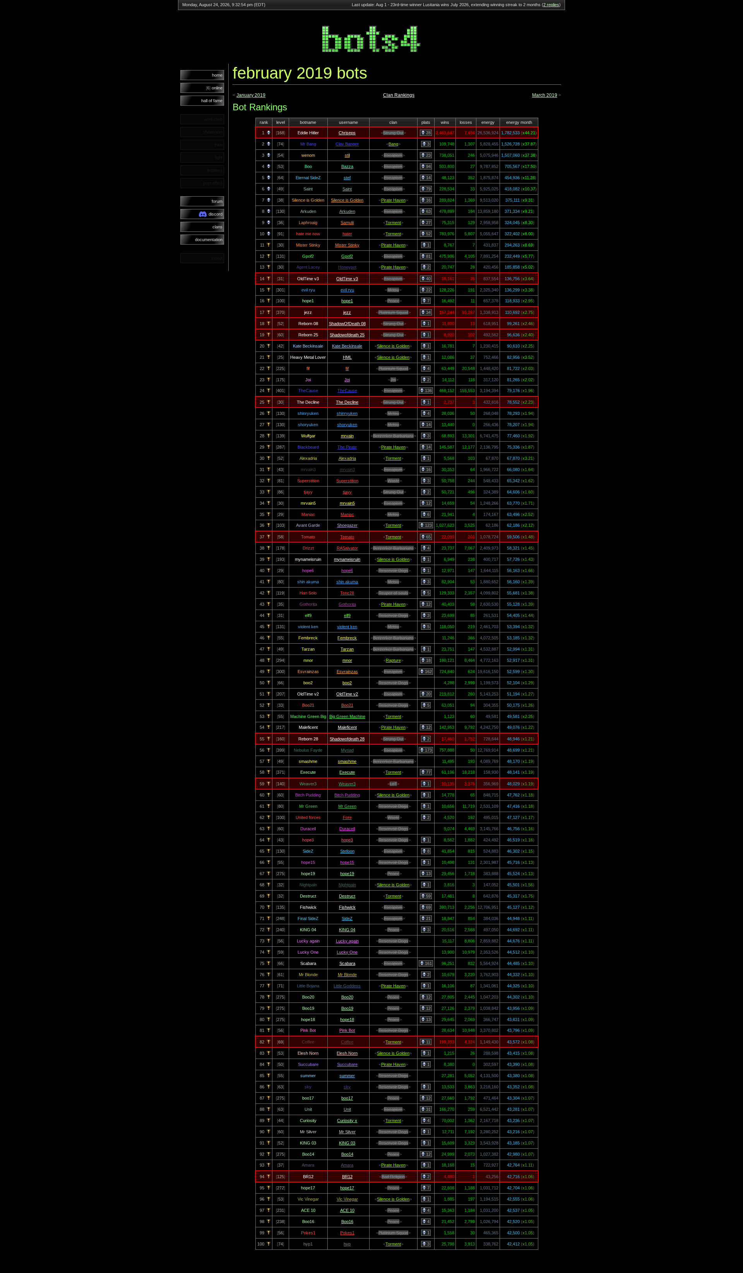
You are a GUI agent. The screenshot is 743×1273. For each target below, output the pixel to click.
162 (428, 671)
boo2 (347, 682)
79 (428, 189)
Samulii (347, 222)
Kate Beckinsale (347, 346)
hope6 (347, 570)
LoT (393, 783)
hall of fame (212, 100)
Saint (347, 189)
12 (428, 503)
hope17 (347, 1188)
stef (347, 177)
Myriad (347, 750)
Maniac (347, 514)
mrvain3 (347, 469)
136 (428, 390)
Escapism (393, 155)
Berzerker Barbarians (393, 435)
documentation (209, 239)
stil (347, 155)
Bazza (347, 166)
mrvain (347, 435)
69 (428, 907)
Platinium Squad (393, 312)
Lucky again (347, 941)
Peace (393, 300)
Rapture (393, 660)
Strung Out (393, 132)
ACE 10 (347, 1210)
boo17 (347, 1098)
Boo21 (347, 705)
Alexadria (347, 458)
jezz (347, 312)
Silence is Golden (347, 200)
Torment (393, 222)
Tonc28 (347, 593)
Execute (347, 772)
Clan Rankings (398, 95)
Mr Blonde (347, 974)
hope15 (347, 862)
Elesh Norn (347, 1053)
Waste (393, 480)
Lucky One (347, 952)
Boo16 (347, 1221)
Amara (347, 1165)
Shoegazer (347, 525)
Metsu (393, 290)
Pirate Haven (393, 200)
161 (428, 963)
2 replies (551, 4)
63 (428, 211)
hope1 (347, 300)
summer (347, 1075)
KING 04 (347, 929)
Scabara (347, 963)
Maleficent (347, 727)
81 (428, 256)
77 (428, 772)
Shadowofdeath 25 (347, 334)
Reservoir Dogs (393, 570)
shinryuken (347, 413)
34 (428, 312)
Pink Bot (347, 1030)
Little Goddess (347, 985)
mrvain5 (347, 503)
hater (347, 233)
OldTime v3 (347, 278)
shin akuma (347, 581)
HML (347, 357)
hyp (347, 1244)
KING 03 (347, 1143)
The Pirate (347, 447)
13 (428, 873)
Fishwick (347, 907)
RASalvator (347, 548)
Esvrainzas (347, 671)
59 (428, 896)
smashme (347, 761)
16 (428, 200)
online (214, 88)
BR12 (347, 1176)
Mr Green (347, 806)
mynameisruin (347, 559)
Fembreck (347, 638)
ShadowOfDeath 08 (347, 323)
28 (428, 132)
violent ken (347, 626)
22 (428, 290)
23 (428, 155)
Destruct (347, 896)
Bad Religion (393, 1176)
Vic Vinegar (347, 1199)
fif (347, 368)
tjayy (347, 492)
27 (428, 222)
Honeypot (347, 267)
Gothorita (347, 604)
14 (428, 177)
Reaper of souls (393, 593)
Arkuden (347, 211)
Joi (347, 379)
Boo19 (347, 1008)
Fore (347, 817)
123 (428, 525)
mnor (347, 660)
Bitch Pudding (347, 795)
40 (428, 278)
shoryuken (347, 424)
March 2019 (544, 95)
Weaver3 (347, 783)
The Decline (347, 402)
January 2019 (250, 95)
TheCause (347, 390)
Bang (393, 144)
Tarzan (347, 649)
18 (428, 660)
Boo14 (347, 1154)
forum (217, 201)
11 (427, 1042)
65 (428, 537)
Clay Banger (347, 144)
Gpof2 (347, 256)
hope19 (347, 873)
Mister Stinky (347, 245)
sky (347, 1087)
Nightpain (347, 884)
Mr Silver (347, 1131)
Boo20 (347, 997)
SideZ (347, 918)
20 (428, 694)
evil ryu (347, 290)
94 (428, 166)
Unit (347, 1109)
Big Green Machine (347, 716)
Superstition (347, 480)
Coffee (347, 1042)
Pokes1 (347, 1232)
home (217, 75)
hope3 (347, 840)
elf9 (347, 615)
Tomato (347, 537)
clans (217, 226)
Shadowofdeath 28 (347, 739)
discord (216, 214)
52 (428, 233)
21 (428, 918)
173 (428, 750)
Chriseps (347, 132)
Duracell (347, 828)
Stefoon (347, 851)
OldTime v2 (347, 694)
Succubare (347, 1064)
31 (428, 1109)
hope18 (347, 1019)
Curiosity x (347, 1120)
